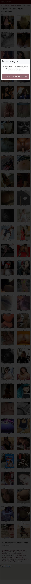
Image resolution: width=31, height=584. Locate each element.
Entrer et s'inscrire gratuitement (15, 76)
